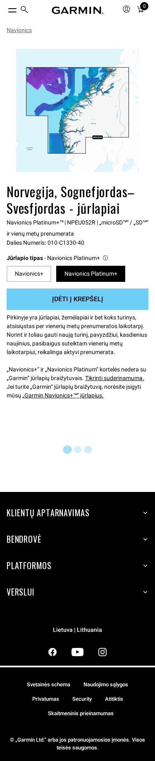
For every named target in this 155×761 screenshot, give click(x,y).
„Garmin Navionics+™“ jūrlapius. (63, 395)
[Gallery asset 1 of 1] (77, 110)
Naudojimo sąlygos (105, 684)
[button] (58, 258)
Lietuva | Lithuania (77, 629)
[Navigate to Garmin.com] (78, 10)
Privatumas (45, 699)
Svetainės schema (48, 684)
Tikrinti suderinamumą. (114, 378)
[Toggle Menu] (5, 8)
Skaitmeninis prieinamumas (81, 713)
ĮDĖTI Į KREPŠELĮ (77, 299)
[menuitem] (24, 10)
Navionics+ (29, 273)
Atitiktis (114, 699)
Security (82, 699)
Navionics (19, 30)
